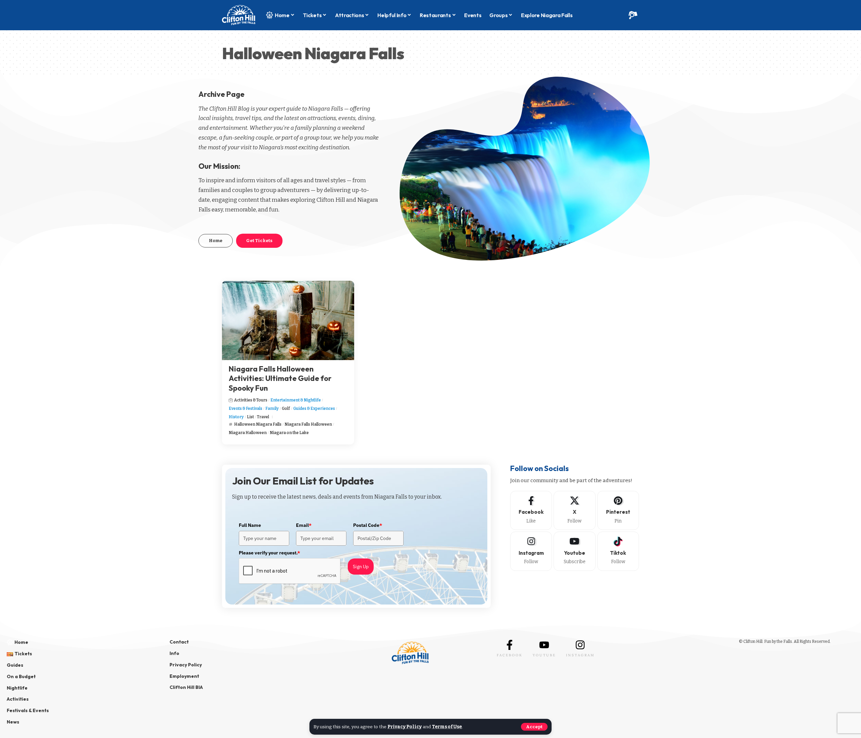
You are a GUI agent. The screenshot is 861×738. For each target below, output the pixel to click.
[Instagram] (531, 551)
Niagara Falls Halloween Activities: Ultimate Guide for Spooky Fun (280, 378)
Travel (263, 417)
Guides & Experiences (314, 408)
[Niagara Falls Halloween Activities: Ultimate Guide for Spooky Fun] (288, 320)
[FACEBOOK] (509, 645)
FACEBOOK (510, 655)
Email (303, 525)
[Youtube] (574, 551)
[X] (574, 510)
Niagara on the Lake (289, 432)
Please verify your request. (269, 553)
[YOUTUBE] (544, 645)
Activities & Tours (250, 400)
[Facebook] (531, 510)
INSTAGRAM (580, 655)
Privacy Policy (404, 727)
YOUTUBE (544, 655)
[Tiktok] (618, 551)
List (250, 417)
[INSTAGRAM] (580, 645)
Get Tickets (259, 240)
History (236, 417)
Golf (286, 408)
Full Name (250, 525)
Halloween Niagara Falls (258, 424)
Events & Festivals (245, 408)
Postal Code (367, 525)
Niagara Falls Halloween (308, 424)
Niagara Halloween (248, 432)
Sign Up (361, 567)
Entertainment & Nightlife (295, 400)
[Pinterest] (618, 510)
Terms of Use (447, 727)
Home (215, 240)
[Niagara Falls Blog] (238, 15)
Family (272, 408)
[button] (534, 727)
